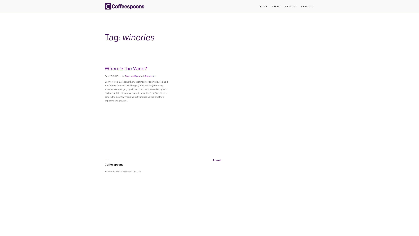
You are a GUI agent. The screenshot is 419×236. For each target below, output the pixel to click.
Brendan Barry (132, 76)
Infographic (149, 76)
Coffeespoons (114, 164)
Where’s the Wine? (126, 68)
